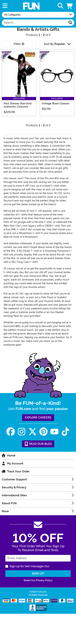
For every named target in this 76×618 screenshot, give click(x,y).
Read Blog (40, 444)
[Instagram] (21, 431)
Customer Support (14, 479)
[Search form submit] (70, 22)
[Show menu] (5, 6)
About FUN (9, 503)
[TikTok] (65, 431)
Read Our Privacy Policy (38, 580)
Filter (18, 44)
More (5, 511)
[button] (69, 6)
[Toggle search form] (60, 6)
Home (11, 455)
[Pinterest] (43, 431)
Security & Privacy (14, 487)
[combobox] (34, 22)
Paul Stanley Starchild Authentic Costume (18, 105)
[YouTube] (54, 431)
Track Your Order (18, 471)
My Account (15, 463)
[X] (32, 431)
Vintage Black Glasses (55, 103)
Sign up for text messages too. (30, 566)
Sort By (54, 44)
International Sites (14, 495)
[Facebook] (10, 431)
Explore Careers (38, 417)
